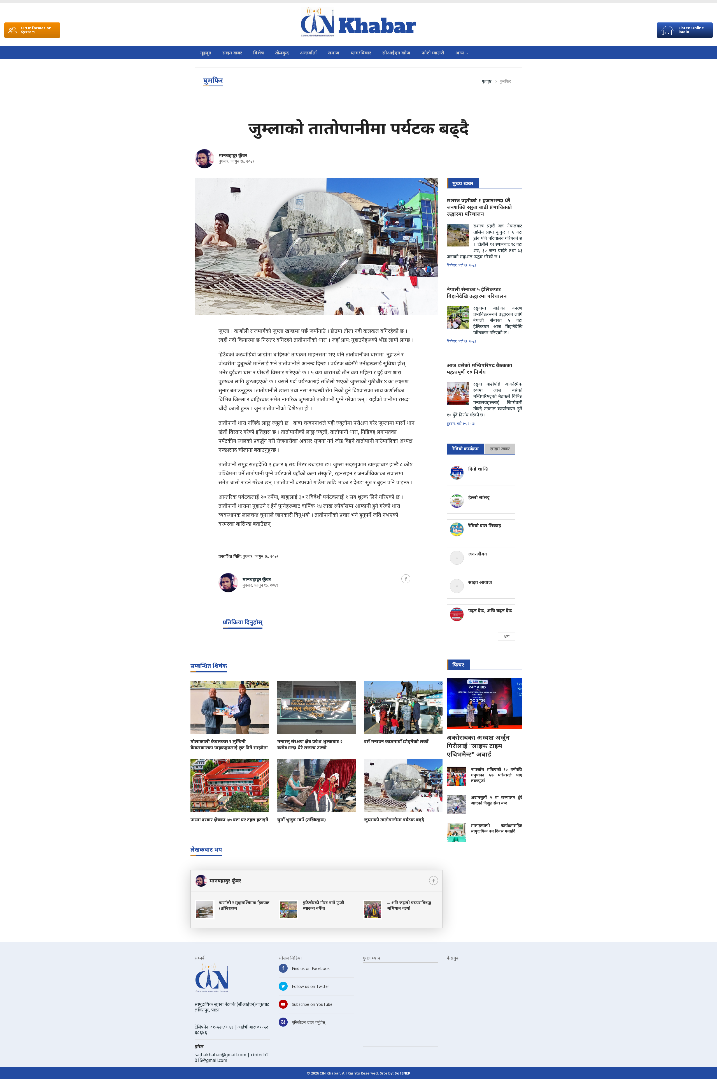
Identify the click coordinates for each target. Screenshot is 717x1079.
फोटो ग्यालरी (433, 53)
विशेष (258, 53)
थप (506, 636)
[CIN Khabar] (358, 22)
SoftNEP (402, 1073)
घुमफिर (505, 81)
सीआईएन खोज (396, 53)
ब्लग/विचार (361, 53)
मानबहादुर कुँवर (233, 155)
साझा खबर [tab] (500, 449)
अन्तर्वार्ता (308, 53)
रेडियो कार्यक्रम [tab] (465, 449)
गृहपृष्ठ (205, 53)
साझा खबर (232, 53)
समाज (333, 53)
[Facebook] (405, 578)
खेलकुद (282, 53)
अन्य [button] (460, 53)
